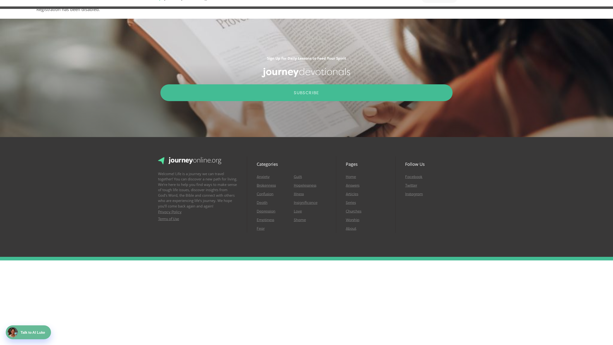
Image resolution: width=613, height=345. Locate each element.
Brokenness (266, 185)
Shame (300, 220)
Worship (352, 220)
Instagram (414, 194)
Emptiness (265, 220)
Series (351, 202)
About (351, 228)
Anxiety (263, 176)
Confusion (265, 194)
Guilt (298, 176)
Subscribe (306, 92)
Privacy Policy (170, 212)
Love (298, 211)
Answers (352, 185)
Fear (261, 228)
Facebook (413, 176)
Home (351, 176)
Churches (353, 211)
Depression (266, 211)
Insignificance (306, 202)
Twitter (411, 185)
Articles (352, 194)
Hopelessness (305, 185)
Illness (299, 194)
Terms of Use (168, 219)
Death (262, 202)
